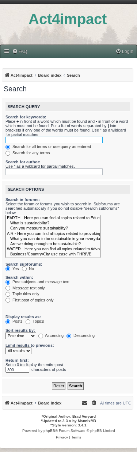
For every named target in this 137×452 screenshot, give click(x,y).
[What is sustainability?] (53, 223)
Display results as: (23, 317)
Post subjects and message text (40, 282)
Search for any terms (30, 153)
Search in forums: (22, 199)
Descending (83, 335)
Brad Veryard (84, 416)
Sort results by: (20, 330)
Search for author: (23, 162)
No (31, 268)
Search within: (19, 277)
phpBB (49, 431)
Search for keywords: (25, 117)
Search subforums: (23, 264)
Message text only (28, 288)
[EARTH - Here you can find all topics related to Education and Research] (53, 218)
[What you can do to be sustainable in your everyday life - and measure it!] (53, 239)
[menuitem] (19, 52)
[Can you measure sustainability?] (53, 228)
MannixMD (87, 421)
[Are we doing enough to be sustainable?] (53, 244)
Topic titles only (25, 294)
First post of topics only (32, 300)
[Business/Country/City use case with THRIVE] (53, 254)
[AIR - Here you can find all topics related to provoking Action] (53, 233)
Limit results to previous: (29, 345)
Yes (15, 268)
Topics (37, 321)
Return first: (17, 360)
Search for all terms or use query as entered (51, 146)
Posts (17, 321)
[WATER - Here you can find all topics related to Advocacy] (53, 249)
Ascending (54, 335)
